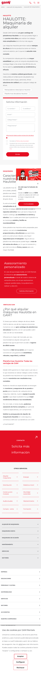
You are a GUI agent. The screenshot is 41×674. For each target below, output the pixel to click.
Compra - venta (8, 509)
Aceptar (20, 656)
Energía (26, 477)
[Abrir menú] (38, 3)
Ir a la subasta (28, 204)
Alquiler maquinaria (7, 477)
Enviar (17, 154)
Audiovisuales (8, 501)
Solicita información (26, 291)
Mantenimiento (28, 501)
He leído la (19, 141)
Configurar (20, 662)
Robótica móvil (28, 485)
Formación (27, 509)
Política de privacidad (22, 141)
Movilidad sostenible (26, 493)
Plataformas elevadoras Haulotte (16, 94)
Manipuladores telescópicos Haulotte (17, 90)
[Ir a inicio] (6, 2)
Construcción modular (7, 493)
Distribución (7, 485)
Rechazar (20, 668)
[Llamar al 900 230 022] (30, 3)
